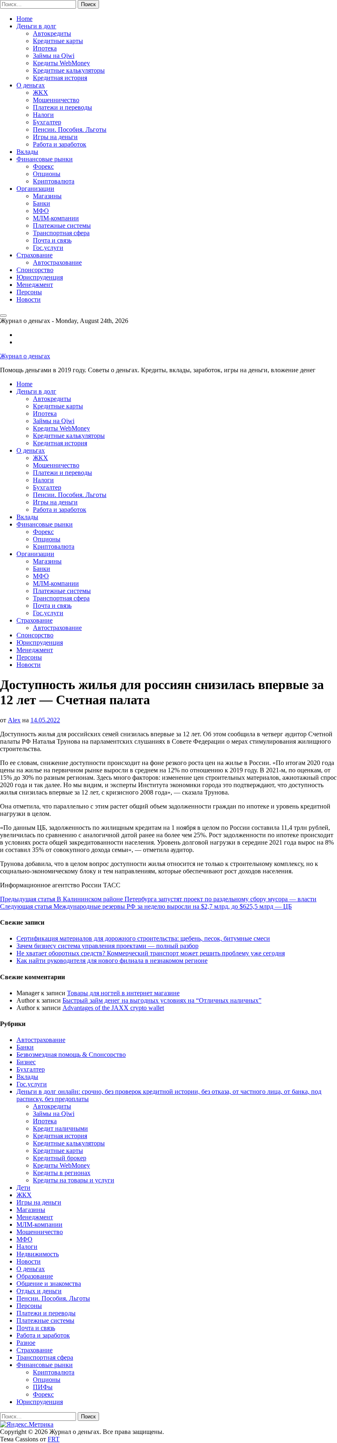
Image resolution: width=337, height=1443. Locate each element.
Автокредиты (52, 33)
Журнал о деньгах (25, 356)
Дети (23, 1187)
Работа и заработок (59, 144)
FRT (54, 1439)
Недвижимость (37, 1254)
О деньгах (30, 85)
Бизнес (26, 1061)
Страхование (34, 255)
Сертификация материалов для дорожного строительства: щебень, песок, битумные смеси (143, 938)
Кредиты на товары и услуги (73, 1180)
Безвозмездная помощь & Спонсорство (71, 1054)
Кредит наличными (60, 1128)
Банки (41, 203)
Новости (28, 299)
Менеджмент (34, 284)
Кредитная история (60, 77)
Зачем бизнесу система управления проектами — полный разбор (107, 945)
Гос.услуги (48, 247)
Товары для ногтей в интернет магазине (123, 992)
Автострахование (57, 262)
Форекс (43, 166)
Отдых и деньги (39, 1290)
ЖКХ (40, 92)
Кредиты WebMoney (61, 63)
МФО (41, 210)
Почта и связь (52, 240)
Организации (35, 188)
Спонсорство (34, 269)
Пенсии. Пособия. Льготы (69, 129)
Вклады (27, 151)
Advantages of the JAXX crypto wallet (113, 1007)
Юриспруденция (39, 277)
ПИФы (43, 1386)
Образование (34, 1276)
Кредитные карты (58, 40)
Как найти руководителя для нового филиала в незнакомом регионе (112, 960)
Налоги (43, 114)
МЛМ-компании (56, 218)
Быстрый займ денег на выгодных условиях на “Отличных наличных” (161, 1000)
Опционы (46, 173)
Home (24, 18)
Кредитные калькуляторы (69, 70)
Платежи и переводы (62, 107)
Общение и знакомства (48, 1283)
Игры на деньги (55, 136)
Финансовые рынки (44, 159)
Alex (14, 720)
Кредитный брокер (59, 1157)
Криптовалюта (53, 181)
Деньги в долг (36, 26)
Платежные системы (62, 225)
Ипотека (45, 48)
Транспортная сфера (61, 232)
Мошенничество (56, 99)
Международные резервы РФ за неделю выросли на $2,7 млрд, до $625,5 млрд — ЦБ (146, 906)
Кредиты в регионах (61, 1172)
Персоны (29, 292)
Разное (25, 1342)
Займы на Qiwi (53, 55)
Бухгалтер (47, 122)
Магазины (47, 195)
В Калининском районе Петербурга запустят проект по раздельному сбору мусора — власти (158, 899)
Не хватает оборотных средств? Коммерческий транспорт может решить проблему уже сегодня (150, 953)
